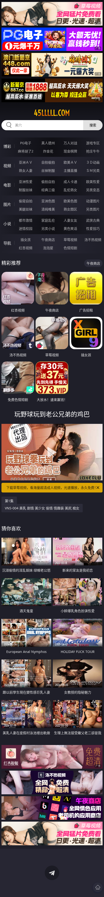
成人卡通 (70, 181)
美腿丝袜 (25, 209)
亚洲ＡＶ (25, 162)
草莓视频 (70, 239)
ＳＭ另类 (93, 170)
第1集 (9, 501)
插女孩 (26, 239)
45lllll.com (52, 113)
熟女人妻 (25, 170)
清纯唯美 (48, 209)
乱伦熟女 (70, 190)
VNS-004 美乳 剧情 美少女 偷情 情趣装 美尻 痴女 (42, 508)
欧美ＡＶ (70, 162)
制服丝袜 (25, 190)
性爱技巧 (93, 228)
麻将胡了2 (25, 151)
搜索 (92, 125)
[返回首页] (98, 887)
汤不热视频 (92, 239)
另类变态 (93, 190)
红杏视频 (25, 248)
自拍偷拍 (48, 162)
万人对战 (70, 143)
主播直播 (70, 170)
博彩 (7, 146)
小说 (7, 223)
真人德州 (48, 143)
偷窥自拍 (25, 201)
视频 (7, 165)
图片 (7, 204)
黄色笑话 (70, 228)
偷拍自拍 (48, 181)
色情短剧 (70, 248)
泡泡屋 (48, 248)
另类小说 (48, 228)
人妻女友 (70, 220)
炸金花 (48, 151)
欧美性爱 (93, 181)
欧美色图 (70, 201)
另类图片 (93, 209)
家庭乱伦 (48, 220)
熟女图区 (70, 209)
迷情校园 (25, 228)
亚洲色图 (48, 201)
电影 (7, 185)
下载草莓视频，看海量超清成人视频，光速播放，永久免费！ (52, 487)
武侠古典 (93, 220)
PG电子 (25, 143)
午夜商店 (48, 239)
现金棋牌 (70, 151)
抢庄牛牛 (93, 151)
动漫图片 (93, 201)
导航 (7, 243)
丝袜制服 (48, 170)
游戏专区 (93, 143)
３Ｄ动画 (93, 162)
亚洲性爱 (25, 181)
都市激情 (25, 220)
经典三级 (48, 190)
